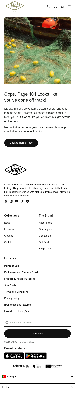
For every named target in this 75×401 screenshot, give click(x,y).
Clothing (8, 235)
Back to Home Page (21, 142)
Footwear (9, 229)
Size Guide (10, 285)
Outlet (7, 242)
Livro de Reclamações (16, 311)
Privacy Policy (11, 298)
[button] (48, 6)
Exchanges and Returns (17, 304)
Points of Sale (11, 265)
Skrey (31, 342)
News (7, 222)
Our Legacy (45, 229)
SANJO (14, 342)
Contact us (45, 235)
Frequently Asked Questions (19, 278)
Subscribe (37, 333)
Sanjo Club (45, 248)
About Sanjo (45, 222)
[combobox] (37, 376)
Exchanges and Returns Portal (21, 272)
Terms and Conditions (16, 291)
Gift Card (44, 242)
